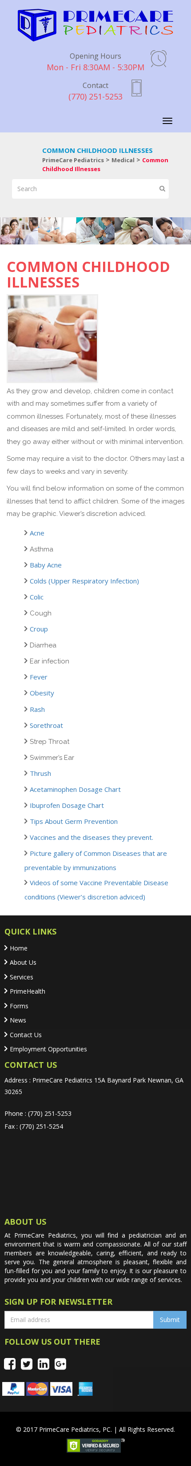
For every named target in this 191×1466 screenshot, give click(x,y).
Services (21, 977)
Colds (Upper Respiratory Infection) (84, 580)
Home (19, 948)
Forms (19, 1006)
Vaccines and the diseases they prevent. (91, 837)
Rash (37, 709)
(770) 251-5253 (95, 91)
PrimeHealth (27, 991)
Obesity (42, 692)
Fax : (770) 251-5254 (33, 1126)
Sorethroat (46, 725)
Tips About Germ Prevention (74, 821)
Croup (39, 628)
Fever (39, 676)
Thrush (40, 773)
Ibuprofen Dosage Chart (67, 805)
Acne (37, 532)
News (18, 1020)
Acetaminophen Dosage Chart (75, 789)
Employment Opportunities (48, 1049)
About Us (23, 962)
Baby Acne (46, 564)
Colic (37, 596)
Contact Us (26, 1035)
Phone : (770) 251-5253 (38, 1113)
